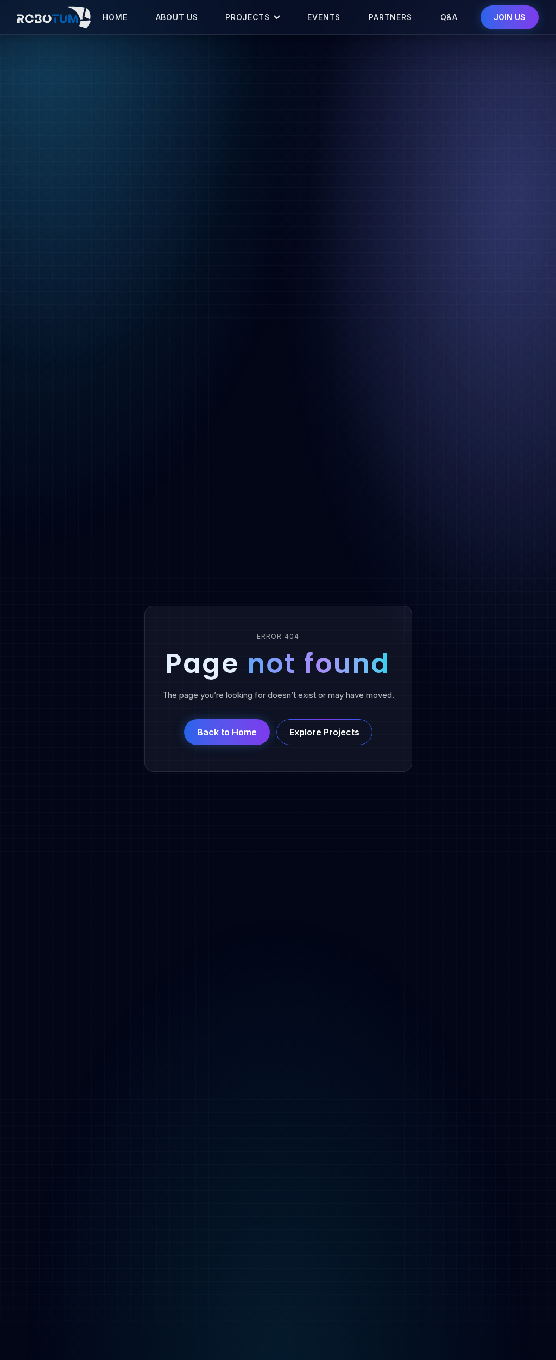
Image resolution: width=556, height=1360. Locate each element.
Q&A (449, 17)
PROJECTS (247, 17)
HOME (115, 17)
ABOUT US (177, 17)
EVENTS (323, 17)
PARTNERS (390, 17)
